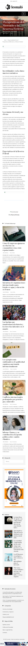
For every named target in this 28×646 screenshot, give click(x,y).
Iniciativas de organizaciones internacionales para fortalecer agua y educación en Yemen (14, 286)
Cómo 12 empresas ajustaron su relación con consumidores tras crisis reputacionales (14, 246)
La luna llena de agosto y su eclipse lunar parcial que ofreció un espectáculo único (18, 522)
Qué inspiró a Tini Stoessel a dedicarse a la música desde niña (18, 534)
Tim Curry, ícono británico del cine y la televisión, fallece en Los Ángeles (18, 572)
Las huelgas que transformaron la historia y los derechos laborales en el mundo (13, 325)
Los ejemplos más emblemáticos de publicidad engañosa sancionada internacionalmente (14, 363)
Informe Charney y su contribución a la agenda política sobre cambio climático (12, 435)
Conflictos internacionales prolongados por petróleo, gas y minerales (13, 399)
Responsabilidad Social (8, 19)
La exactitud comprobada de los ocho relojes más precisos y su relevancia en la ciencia (18, 546)
